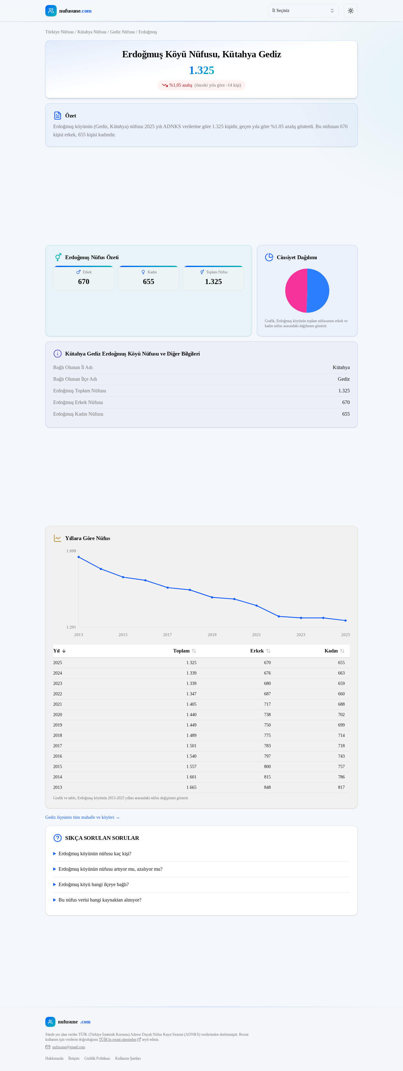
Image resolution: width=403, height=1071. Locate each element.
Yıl (56, 650)
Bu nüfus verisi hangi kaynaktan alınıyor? (100, 900)
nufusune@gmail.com (68, 1047)
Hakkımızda (54, 1058)
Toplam (181, 650)
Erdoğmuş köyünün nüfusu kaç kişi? (95, 853)
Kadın (331, 650)
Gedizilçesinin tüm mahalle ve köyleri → (82, 817)
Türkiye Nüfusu (59, 32)
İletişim (73, 1058)
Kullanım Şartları (128, 1058)
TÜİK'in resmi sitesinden (117, 1039)
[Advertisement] (201, 196)
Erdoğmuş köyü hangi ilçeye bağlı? (94, 884)
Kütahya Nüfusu (91, 32)
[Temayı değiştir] (351, 11)
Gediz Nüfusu (122, 32)
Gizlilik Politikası (97, 1058)
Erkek (257, 650)
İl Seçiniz (280, 10)
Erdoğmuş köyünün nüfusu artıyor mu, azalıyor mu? (110, 869)
